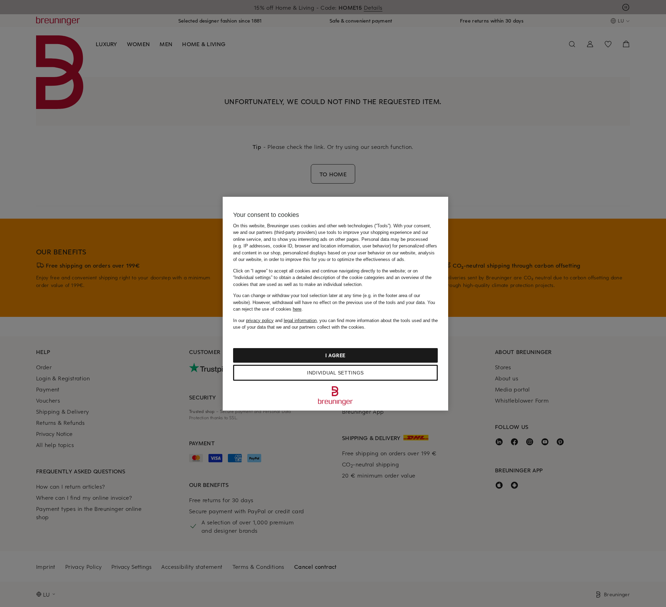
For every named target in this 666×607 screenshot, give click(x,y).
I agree (335, 355)
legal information (300, 320)
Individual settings (335, 373)
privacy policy (260, 320)
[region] (335, 304)
